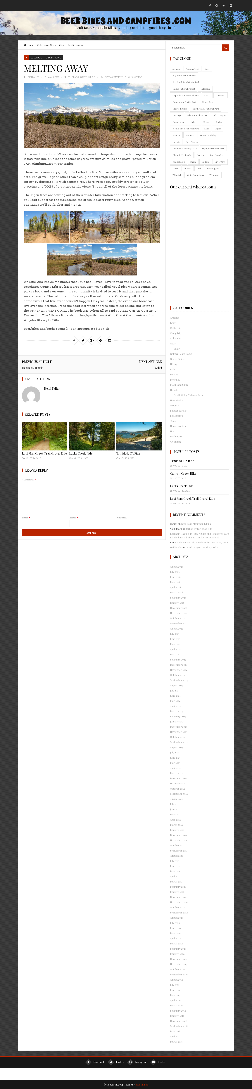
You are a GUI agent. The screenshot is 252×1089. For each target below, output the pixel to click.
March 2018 (176, 1041)
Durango (177, 115)
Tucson (187, 168)
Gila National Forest (197, 115)
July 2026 (175, 571)
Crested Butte (179, 108)
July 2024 (175, 690)
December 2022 (178, 778)
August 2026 (176, 566)
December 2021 (178, 835)
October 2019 (177, 969)
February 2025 (178, 659)
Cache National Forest (183, 88)
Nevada (176, 141)
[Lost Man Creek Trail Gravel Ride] (44, 436)
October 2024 (177, 675)
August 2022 (176, 798)
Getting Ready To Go (181, 353)
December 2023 (178, 726)
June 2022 (175, 809)
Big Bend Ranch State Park (185, 82)
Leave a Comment (113, 77)
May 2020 (175, 933)
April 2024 (175, 705)
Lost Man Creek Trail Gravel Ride (44, 453)
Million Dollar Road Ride (199, 528)
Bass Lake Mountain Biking (196, 523)
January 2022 (177, 829)
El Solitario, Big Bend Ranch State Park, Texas (203, 542)
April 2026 (175, 587)
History (207, 121)
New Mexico (192, 141)
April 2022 (175, 819)
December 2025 (178, 607)
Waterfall (176, 175)
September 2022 (179, 793)
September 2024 (179, 680)
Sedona (205, 161)
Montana (190, 135)
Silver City (220, 161)
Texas (175, 168)
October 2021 (177, 845)
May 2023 (175, 762)
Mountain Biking (208, 135)
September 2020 (179, 912)
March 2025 (176, 654)
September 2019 (179, 974)
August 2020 (176, 917)
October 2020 (177, 907)
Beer (207, 68)
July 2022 (174, 804)
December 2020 (178, 897)
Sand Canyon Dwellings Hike (202, 547)
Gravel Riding (57, 44)
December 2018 (178, 1020)
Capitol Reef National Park (185, 95)
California (205, 88)
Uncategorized (178, 426)
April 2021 (175, 876)
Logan (218, 128)
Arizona (176, 68)
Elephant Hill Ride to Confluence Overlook (196, 537)
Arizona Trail (192, 68)
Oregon (201, 155)
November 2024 (178, 669)
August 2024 (176, 685)
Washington (213, 168)
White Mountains (195, 175)
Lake (206, 128)
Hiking (173, 364)
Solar (177, 348)
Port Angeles (216, 155)
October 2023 (177, 736)
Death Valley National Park (205, 108)
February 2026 (178, 597)
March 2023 (176, 773)
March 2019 (176, 1005)
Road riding (176, 415)
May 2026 (175, 582)
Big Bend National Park (184, 75)
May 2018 (175, 1031)
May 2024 (175, 700)
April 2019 (175, 1000)
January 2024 (177, 721)
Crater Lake (208, 101)
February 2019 (178, 1010)
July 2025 (174, 633)
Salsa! (158, 368)
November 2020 (179, 902)
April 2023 (175, 767)
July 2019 (174, 984)
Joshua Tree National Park (185, 128)
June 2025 (175, 638)
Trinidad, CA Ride (128, 453)
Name (26, 517)
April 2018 (175, 1036)
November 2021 (178, 840)
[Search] (225, 47)
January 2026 (177, 602)
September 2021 (178, 850)
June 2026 (175, 576)
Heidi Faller (33, 77)
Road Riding (178, 161)
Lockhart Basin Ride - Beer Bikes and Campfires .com (199, 533)
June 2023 (175, 757)
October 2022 (177, 788)
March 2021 (176, 881)
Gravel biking (87, 77)
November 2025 (178, 613)
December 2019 (178, 958)
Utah (199, 168)
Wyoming (214, 175)
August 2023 (176, 747)
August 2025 (176, 628)
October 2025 (177, 618)
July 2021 (174, 860)
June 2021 (175, 866)
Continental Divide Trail (184, 101)
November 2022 (178, 783)
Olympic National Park (213, 148)
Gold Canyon (219, 115)
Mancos (176, 135)
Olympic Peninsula (181, 155)
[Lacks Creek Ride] (92, 436)
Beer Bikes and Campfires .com (126, 21)
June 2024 (175, 695)
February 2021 (178, 886)
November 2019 (178, 964)
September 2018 (179, 1026)
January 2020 (177, 953)
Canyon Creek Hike (183, 473)
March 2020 (176, 943)
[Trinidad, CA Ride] (139, 436)
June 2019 (175, 989)
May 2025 (175, 644)
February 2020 (178, 948)
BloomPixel (141, 1084)
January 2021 (177, 891)
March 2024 (176, 711)
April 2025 (175, 649)
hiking (194, 121)
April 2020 (175, 938)
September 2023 (179, 742)
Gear (173, 343)
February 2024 (178, 716)
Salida (193, 161)
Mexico (174, 374)
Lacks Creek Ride (80, 453)
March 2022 (176, 824)
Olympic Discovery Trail (184, 148)
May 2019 (175, 995)
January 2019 (177, 1015)
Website (122, 517)
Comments (29, 479)
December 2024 (178, 664)
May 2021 (175, 871)
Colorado (42, 44)
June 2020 (175, 928)
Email (74, 517)
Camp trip (175, 333)
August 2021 (176, 855)
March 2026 (176, 592)
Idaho (219, 121)
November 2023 (178, 731)
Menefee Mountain (32, 368)
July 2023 (174, 752)
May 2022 (175, 814)
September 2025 (179, 623)
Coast (207, 95)
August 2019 (176, 979)
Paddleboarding (178, 410)
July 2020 (175, 922)
